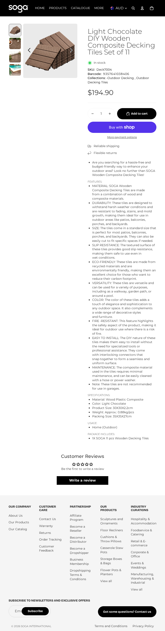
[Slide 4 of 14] (15, 70)
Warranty (46, 526)
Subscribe (35, 611)
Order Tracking (50, 539)
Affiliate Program (76, 518)
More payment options (122, 137)
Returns (45, 533)
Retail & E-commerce (139, 543)
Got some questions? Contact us (127, 612)
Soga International (36, 626)
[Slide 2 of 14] (15, 43)
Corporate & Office (140, 554)
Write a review (82, 480)
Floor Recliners (111, 530)
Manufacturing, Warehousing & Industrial (142, 578)
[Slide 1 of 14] (15, 30)
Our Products (19, 522)
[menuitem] (99, 8)
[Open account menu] (142, 8)
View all (106, 581)
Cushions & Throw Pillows (110, 539)
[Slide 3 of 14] (15, 56)
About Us (16, 516)
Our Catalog (18, 529)
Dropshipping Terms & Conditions (80, 575)
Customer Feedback (46, 548)
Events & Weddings (138, 565)
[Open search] (133, 8)
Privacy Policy (143, 626)
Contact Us (47, 519)
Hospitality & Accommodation (143, 521)
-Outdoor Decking (120, 78)
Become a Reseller (77, 529)
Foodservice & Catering (141, 532)
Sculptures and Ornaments (111, 521)
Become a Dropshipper (79, 551)
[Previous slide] (28, 51)
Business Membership (79, 562)
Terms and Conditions (111, 626)
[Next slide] (72, 51)
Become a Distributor (78, 540)
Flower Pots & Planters (110, 572)
